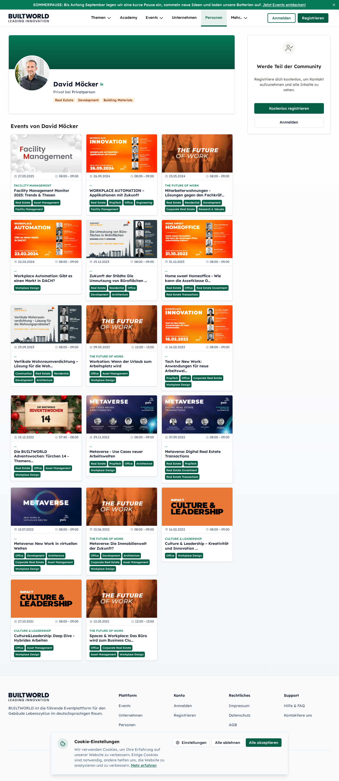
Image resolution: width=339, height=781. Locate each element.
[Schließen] (334, 4)
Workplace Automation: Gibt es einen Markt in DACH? (43, 278)
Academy (128, 17)
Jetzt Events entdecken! (284, 4)
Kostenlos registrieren (289, 108)
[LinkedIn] (102, 84)
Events (152, 17)
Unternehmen (184, 17)
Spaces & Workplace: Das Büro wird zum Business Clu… (118, 638)
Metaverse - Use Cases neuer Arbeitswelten (116, 454)
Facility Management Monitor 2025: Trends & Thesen (41, 193)
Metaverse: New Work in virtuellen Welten (45, 546)
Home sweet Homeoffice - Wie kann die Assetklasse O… (193, 278)
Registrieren (313, 18)
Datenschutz (240, 715)
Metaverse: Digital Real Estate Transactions (193, 454)
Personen (213, 17)
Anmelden (281, 18)
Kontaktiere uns (298, 715)
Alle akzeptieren (263, 742)
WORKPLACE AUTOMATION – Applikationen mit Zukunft (117, 193)
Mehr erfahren (144, 765)
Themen (98, 17)
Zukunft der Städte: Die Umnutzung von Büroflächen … (118, 278)
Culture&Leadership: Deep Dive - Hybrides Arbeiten (44, 638)
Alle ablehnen (227, 742)
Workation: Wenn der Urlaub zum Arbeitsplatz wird (120, 364)
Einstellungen (194, 742)
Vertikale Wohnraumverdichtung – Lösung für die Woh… (46, 364)
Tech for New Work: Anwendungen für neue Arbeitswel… (186, 366)
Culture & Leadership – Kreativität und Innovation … (197, 546)
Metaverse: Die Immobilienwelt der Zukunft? (118, 546)
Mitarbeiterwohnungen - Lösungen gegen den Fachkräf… (194, 193)
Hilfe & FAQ (294, 705)
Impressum (239, 705)
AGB (233, 724)
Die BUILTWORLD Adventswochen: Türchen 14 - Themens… (41, 456)
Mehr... (236, 17)
